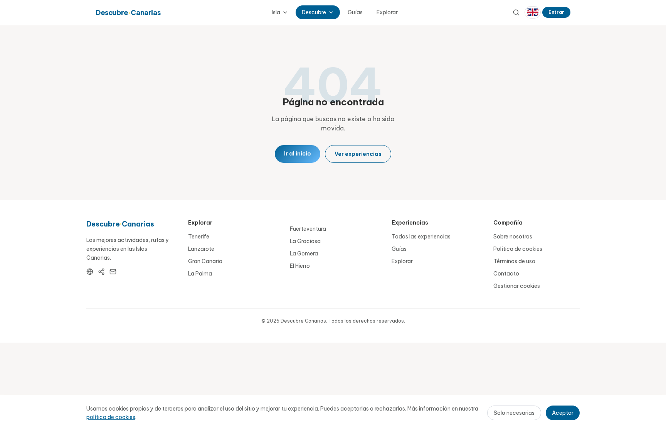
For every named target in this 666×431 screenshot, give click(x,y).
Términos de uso (514, 261)
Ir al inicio (297, 153)
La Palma (200, 273)
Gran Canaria (205, 261)
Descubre (314, 12)
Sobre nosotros (512, 236)
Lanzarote (201, 248)
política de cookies (110, 417)
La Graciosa (305, 241)
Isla (276, 12)
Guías (355, 12)
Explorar (387, 12)
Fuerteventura (308, 228)
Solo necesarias (514, 412)
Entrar (556, 12)
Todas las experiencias (421, 236)
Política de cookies (517, 248)
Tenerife (198, 236)
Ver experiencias (358, 153)
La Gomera (304, 253)
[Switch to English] (533, 12)
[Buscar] (516, 12)
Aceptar (563, 412)
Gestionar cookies (516, 285)
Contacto (506, 273)
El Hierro (300, 265)
